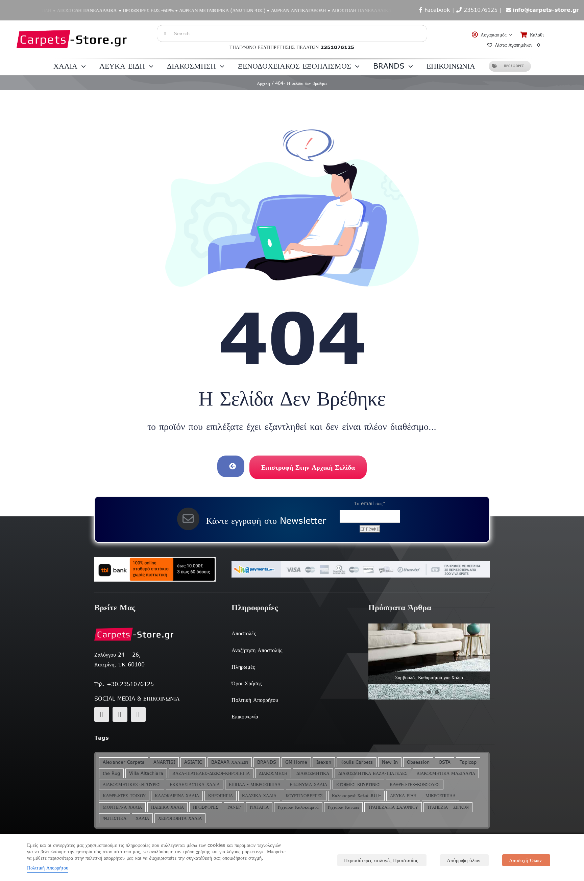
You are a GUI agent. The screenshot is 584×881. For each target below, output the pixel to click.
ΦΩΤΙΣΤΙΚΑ (114, 818)
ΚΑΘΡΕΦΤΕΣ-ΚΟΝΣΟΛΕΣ (415, 784)
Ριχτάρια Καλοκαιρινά (298, 807)
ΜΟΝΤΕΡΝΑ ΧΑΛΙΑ (122, 807)
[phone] (138, 714)
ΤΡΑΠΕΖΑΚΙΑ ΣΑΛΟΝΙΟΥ (393, 807)
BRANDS (266, 762)
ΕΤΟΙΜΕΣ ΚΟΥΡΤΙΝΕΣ (358, 784)
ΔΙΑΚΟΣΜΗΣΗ (273, 773)
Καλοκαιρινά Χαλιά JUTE (356, 796)
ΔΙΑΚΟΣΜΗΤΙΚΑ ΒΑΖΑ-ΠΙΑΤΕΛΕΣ (373, 773)
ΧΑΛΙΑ (142, 818)
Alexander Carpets (123, 762)
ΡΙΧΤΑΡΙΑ (259, 807)
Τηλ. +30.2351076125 (124, 684)
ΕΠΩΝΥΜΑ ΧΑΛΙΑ (308, 784)
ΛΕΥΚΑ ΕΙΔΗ (403, 796)
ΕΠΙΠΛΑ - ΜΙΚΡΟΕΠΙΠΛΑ (255, 784)
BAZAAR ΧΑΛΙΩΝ (229, 762)
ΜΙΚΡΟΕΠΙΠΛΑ (440, 796)
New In (390, 762)
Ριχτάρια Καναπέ (343, 807)
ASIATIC (193, 762)
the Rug (111, 773)
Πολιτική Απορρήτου (47, 867)
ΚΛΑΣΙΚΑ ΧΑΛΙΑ (259, 796)
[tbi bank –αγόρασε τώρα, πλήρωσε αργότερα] (155, 569)
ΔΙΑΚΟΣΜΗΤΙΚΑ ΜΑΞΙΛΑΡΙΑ (446, 773)
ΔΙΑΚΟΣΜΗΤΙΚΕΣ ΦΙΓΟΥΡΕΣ (132, 784)
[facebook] (101, 714)
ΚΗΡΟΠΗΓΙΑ (220, 796)
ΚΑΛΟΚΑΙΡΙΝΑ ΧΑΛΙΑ (177, 796)
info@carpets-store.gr (546, 10)
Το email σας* (370, 503)
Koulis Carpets (356, 762)
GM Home (296, 762)
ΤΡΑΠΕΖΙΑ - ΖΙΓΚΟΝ (448, 807)
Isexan (323, 762)
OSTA (445, 762)
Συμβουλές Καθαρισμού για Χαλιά (429, 677)
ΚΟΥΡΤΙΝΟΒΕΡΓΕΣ (304, 796)
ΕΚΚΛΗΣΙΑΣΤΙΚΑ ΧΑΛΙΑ (195, 784)
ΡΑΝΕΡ (234, 807)
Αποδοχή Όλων (525, 860)
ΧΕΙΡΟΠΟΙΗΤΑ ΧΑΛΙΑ (180, 818)
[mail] (120, 714)
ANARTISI (164, 762)
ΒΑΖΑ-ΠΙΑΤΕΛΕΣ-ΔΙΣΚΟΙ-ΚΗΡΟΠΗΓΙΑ (211, 773)
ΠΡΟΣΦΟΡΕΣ (205, 807)
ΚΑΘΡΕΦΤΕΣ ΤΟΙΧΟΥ (124, 796)
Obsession (418, 762)
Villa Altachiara (146, 773)
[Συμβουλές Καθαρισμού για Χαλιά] (429, 661)
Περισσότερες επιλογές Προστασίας (381, 860)
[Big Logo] (72, 24)
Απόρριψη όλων (463, 860)
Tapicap (468, 762)
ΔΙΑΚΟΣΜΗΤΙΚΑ (312, 773)
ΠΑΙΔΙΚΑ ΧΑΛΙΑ (167, 807)
